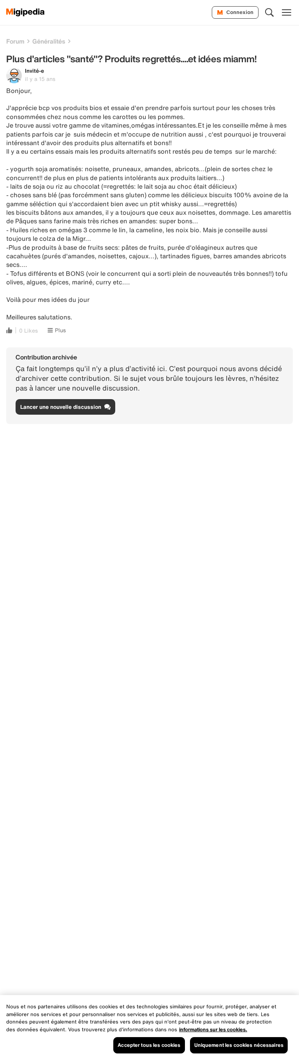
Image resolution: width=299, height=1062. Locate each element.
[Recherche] (269, 12)
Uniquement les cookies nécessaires (238, 1045)
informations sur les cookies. (213, 1029)
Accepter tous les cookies (149, 1045)
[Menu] (286, 12)
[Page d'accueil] (25, 12)
